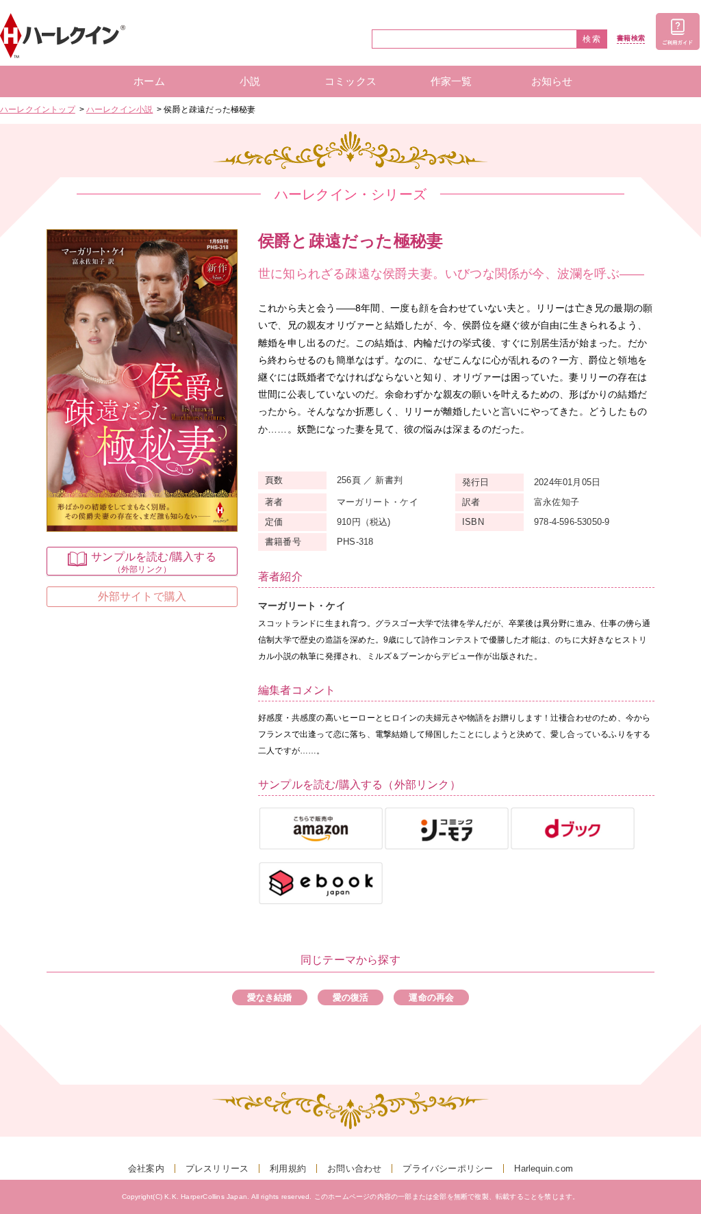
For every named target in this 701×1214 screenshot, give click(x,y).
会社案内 (146, 1168)
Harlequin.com (543, 1168)
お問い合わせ (354, 1168)
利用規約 (288, 1168)
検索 (592, 39)
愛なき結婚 (269, 997)
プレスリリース (217, 1168)
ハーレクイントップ (37, 109)
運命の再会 (431, 997)
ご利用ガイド (678, 31)
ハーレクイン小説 (119, 109)
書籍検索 (631, 38)
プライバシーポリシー (448, 1168)
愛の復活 (351, 997)
